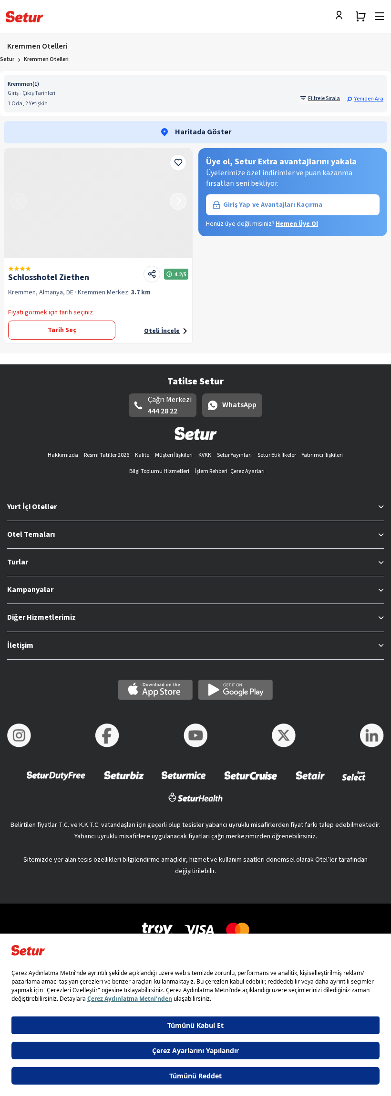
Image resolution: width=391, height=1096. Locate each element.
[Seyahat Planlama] (360, 16)
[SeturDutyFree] (56, 782)
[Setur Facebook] (107, 735)
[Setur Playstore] (235, 690)
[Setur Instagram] (19, 735)
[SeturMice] (183, 782)
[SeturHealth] (195, 803)
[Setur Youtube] (195, 735)
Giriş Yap (272, 205)
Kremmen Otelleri (46, 59)
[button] (365, 98)
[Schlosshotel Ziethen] (98, 203)
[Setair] (310, 782)
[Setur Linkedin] (372, 735)
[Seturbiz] (124, 782)
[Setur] (24, 16)
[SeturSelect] (353, 782)
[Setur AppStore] (155, 690)
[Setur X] (284, 735)
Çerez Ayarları (247, 471)
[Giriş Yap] (341, 16)
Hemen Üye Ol (297, 224)
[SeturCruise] (250, 782)
